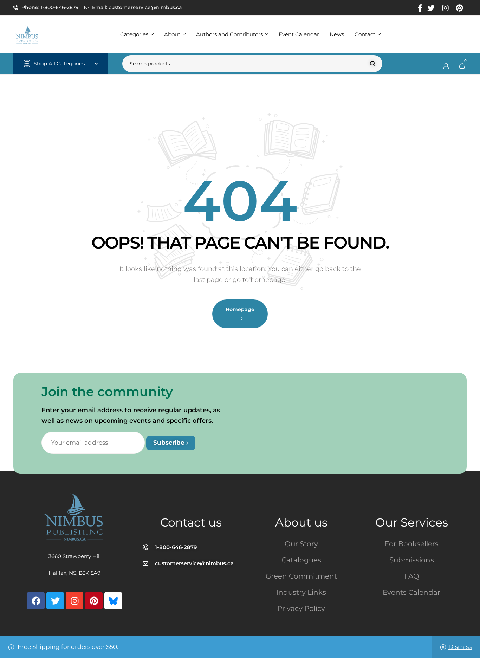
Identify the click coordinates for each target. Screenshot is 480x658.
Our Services (411, 522)
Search (372, 63)
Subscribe (169, 442)
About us (301, 522)
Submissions (411, 560)
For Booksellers (411, 544)
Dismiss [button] (460, 646)
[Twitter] (55, 600)
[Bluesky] (113, 600)
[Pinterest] (94, 600)
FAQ (411, 576)
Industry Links (301, 592)
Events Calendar (411, 592)
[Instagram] (74, 600)
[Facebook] (36, 600)
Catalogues (301, 560)
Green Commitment (301, 576)
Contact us (191, 522)
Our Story (301, 544)
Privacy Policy (301, 608)
